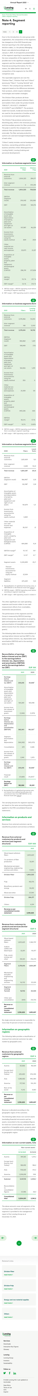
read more (8, 1275)
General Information (22, 15)
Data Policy (7, 1385)
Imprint (6, 1392)
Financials (9, 15)
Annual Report (18, 2)
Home (3, 15)
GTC (5, 1390)
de (26, 8)
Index (5, 32)
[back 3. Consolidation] (3, 1238)
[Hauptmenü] (34, 8)
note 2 (32, 587)
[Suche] (30, 8)
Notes (14, 15)
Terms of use (8, 1387)
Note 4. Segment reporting (10, 16)
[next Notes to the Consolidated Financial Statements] (34, 1238)
